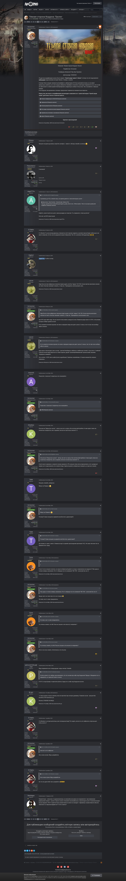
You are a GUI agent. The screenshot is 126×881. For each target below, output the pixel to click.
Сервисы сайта (64, 9)
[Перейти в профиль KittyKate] (31, 434)
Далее (45, 21)
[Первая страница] (25, 22)
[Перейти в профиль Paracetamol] (31, 174)
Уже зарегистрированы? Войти (84, 3)
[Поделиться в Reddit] (32, 851)
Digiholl (53, 195)
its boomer (31, 27)
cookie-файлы (34, 876)
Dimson (31, 140)
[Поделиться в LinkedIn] (34, 851)
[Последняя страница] (49, 22)
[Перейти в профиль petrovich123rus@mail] (31, 675)
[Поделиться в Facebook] (30, 851)
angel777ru (31, 191)
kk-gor (31, 692)
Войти (81, 835)
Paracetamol (31, 166)
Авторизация (88, 16)
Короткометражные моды (56, 18)
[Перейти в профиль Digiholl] (31, 264)
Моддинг (74, 9)
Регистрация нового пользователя (45, 837)
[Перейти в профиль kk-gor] (31, 701)
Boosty (40, 182)
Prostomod (53, 672)
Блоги (47, 9)
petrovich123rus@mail (31, 666)
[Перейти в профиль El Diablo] (31, 238)
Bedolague (31, 795)
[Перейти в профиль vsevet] (31, 289)
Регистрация (97, 3)
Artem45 (31, 373)
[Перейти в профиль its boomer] (26, 18)
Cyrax (31, 557)
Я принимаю (96, 875)
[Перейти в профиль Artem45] (31, 381)
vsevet (31, 281)
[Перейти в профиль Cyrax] (31, 566)
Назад (28, 21)
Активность (54, 9)
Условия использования (39, 879)
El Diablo (31, 230)
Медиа (41, 9)
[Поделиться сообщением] (97, 27)
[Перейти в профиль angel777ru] (31, 200)
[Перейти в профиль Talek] (31, 488)
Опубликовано (46, 27)
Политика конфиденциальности (63, 869)
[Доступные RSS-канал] (101, 862)
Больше (81, 9)
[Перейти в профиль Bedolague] (31, 804)
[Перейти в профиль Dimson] (31, 149)
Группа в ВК (41, 177)
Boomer (53, 340)
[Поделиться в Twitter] (27, 851)
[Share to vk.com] (25, 851)
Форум (35, 9)
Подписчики (95, 16)
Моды (29, 9)
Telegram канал (42, 180)
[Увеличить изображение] (70, 46)
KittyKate (31, 425)
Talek (31, 479)
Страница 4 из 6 (54, 21)
